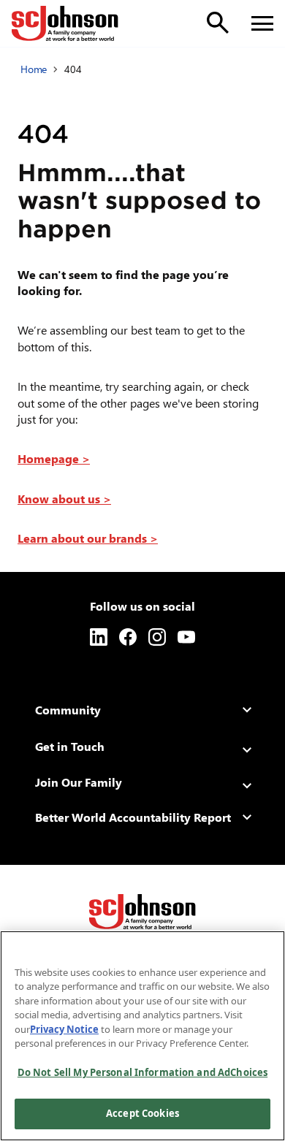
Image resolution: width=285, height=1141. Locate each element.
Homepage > (54, 458)
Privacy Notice (64, 1029)
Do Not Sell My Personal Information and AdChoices (142, 1072)
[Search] (217, 22)
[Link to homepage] (65, 23)
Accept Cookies (142, 1113)
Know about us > (64, 498)
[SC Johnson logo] (142, 911)
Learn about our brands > (88, 538)
